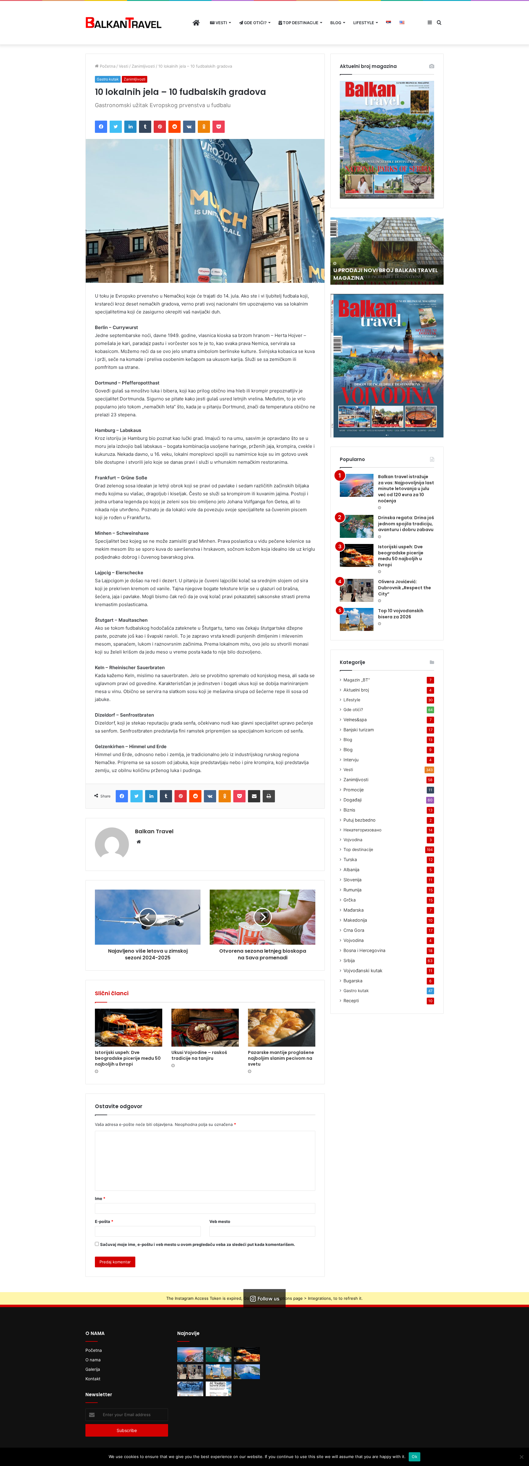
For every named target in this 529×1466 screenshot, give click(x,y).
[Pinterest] (160, 127)
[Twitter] (116, 127)
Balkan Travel (154, 831)
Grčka (349, 899)
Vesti (221, 22)
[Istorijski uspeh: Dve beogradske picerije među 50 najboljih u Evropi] (128, 1028)
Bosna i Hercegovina (364, 950)
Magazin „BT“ (356, 679)
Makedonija (355, 920)
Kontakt (92, 1378)
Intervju (350, 759)
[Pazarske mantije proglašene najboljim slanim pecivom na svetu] (281, 1028)
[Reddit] (174, 127)
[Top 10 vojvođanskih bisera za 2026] (356, 619)
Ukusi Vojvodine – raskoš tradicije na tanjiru (199, 1055)
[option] (387, 251)
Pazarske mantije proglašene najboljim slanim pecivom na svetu (281, 1058)
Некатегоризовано (362, 829)
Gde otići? (255, 22)
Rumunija (352, 889)
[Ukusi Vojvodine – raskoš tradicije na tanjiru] (205, 1028)
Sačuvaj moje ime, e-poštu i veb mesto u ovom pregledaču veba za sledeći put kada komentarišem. (197, 1244)
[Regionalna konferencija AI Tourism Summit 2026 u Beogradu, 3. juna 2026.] (190, 1389)
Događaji (352, 799)
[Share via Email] (254, 796)
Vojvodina (352, 839)
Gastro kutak (108, 79)
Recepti (351, 1000)
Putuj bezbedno (359, 820)
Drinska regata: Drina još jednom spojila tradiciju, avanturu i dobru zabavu (406, 524)
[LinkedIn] (130, 127)
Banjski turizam (358, 729)
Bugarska (352, 980)
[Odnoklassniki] (204, 127)
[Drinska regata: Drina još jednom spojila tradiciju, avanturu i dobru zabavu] (356, 526)
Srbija (349, 960)
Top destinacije (300, 22)
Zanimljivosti (143, 66)
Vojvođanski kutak (362, 970)
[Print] (269, 796)
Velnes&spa (355, 719)
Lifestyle (363, 22)
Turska (350, 859)
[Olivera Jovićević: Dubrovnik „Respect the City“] (356, 590)
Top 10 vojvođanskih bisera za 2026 (400, 614)
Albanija (351, 869)
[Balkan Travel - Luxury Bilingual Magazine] (123, 22)
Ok (414, 1456)
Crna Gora (353, 930)
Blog (335, 22)
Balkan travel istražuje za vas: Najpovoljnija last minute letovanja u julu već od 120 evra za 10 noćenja (406, 489)
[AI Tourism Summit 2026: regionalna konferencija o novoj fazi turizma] (219, 1389)
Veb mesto (219, 1221)
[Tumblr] (145, 127)
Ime (100, 1198)
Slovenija (352, 879)
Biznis (349, 809)
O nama (93, 1359)
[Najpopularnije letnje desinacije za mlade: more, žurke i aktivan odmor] (247, 1371)
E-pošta (104, 1221)
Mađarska (353, 910)
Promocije (353, 789)
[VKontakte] (189, 127)
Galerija (92, 1369)
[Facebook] (101, 127)
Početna (107, 66)
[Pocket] (218, 127)
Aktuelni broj (356, 689)
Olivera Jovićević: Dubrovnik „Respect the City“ (404, 588)
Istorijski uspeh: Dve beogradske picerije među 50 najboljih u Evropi (128, 1058)
